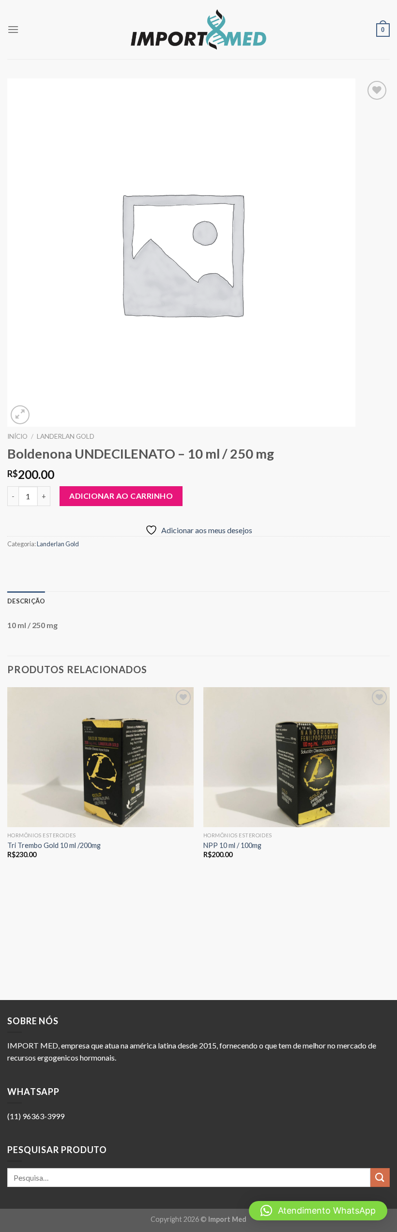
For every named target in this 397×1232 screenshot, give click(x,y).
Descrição (26, 601)
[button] (318, 1210)
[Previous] (7, 842)
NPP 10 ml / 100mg (232, 845)
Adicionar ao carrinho (121, 495)
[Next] (389, 842)
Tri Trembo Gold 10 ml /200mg (54, 845)
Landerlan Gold (65, 436)
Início (17, 436)
